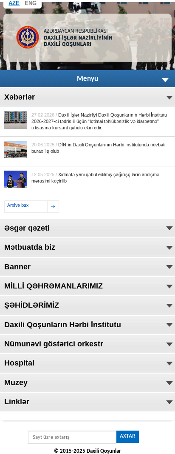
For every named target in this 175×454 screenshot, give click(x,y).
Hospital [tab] (19, 363)
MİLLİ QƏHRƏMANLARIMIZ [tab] (53, 286)
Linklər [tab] (16, 401)
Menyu (87, 79)
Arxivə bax (17, 205)
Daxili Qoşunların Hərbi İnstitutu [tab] (62, 324)
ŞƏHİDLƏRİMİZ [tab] (31, 305)
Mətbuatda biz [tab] (29, 247)
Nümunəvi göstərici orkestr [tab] (53, 344)
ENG (31, 3)
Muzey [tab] (16, 382)
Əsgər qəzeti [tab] (27, 228)
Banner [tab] (17, 267)
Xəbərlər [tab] (19, 97)
